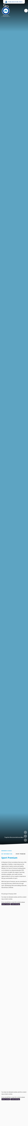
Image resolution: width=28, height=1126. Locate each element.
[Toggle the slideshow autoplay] (25, 840)
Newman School (6, 850)
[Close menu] (26, 10)
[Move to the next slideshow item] (25, 836)
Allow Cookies (5, 904)
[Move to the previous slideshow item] (25, 832)
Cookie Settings (15, 904)
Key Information (6, 854)
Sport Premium (20, 854)
